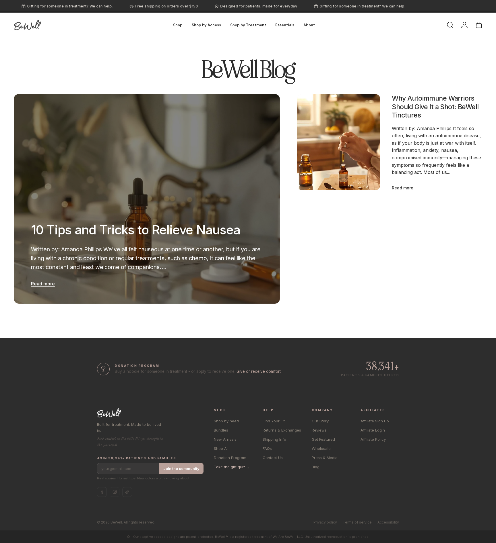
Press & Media (325, 457)
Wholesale (321, 448)
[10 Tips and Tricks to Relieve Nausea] (147, 199)
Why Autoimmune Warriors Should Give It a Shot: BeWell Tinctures (435, 106)
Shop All (221, 448)
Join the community (181, 468)
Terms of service (357, 522)
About (309, 25)
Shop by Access (206, 25)
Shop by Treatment (248, 25)
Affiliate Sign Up (375, 421)
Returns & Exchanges (282, 430)
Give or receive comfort (259, 371)
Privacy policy (325, 522)
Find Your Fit (274, 421)
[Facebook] (102, 492)
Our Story (320, 421)
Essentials (284, 25)
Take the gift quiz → (232, 466)
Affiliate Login (373, 430)
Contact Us (273, 457)
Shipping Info (274, 439)
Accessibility (388, 522)
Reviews (319, 430)
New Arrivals (225, 439)
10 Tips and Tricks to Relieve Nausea (135, 230)
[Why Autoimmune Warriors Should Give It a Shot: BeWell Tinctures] (338, 142)
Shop (178, 25)
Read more (43, 284)
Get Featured (323, 439)
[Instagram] (114, 492)
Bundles (221, 430)
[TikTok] (127, 492)
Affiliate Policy (373, 439)
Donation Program (230, 457)
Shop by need (226, 421)
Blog (315, 466)
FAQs (267, 448)
